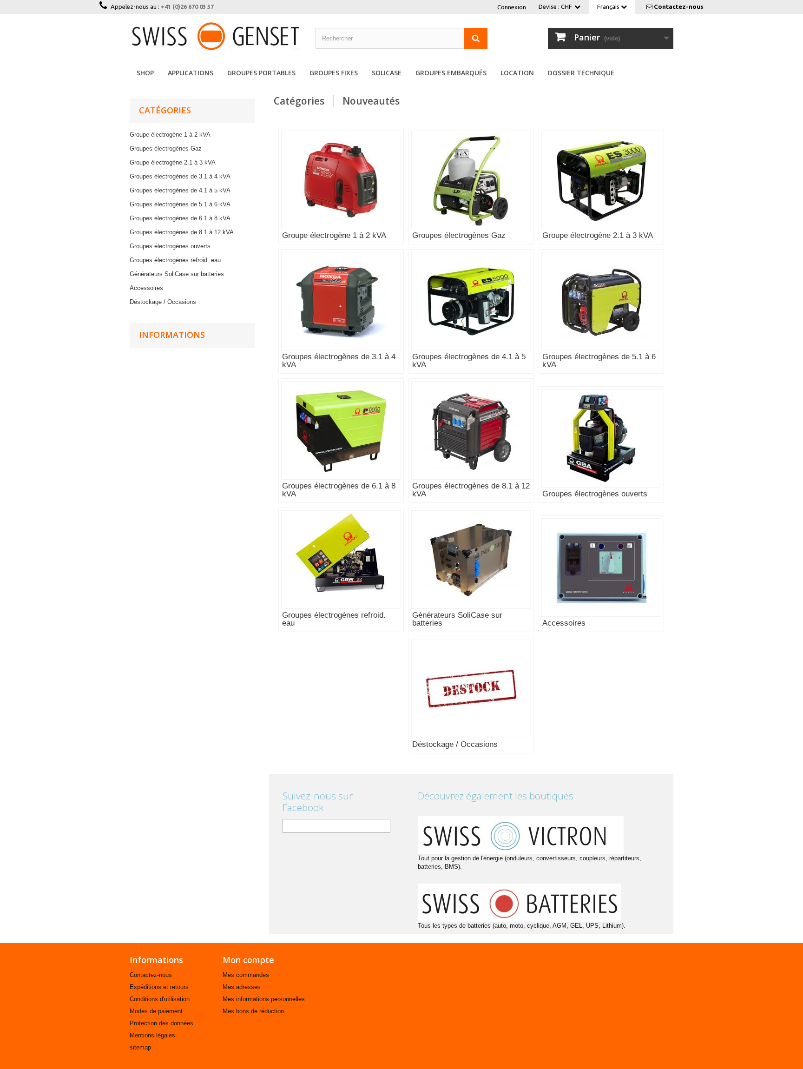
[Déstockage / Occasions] (471, 688)
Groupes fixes (333, 72)
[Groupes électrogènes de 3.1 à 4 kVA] (341, 301)
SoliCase (387, 72)
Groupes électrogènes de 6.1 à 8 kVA (180, 218)
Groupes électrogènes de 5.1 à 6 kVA (180, 204)
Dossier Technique (581, 72)
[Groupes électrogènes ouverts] (601, 438)
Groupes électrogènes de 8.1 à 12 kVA (182, 232)
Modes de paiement (156, 1011)
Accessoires (146, 287)
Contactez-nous (679, 6)
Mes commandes (246, 974)
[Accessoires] (601, 567)
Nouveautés (371, 101)
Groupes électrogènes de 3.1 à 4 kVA (180, 176)
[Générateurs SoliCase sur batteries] (471, 559)
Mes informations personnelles (264, 999)
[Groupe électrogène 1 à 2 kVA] (341, 179)
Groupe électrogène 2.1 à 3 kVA (173, 162)
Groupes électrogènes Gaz (166, 148)
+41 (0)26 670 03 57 (187, 6)
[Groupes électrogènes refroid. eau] (341, 559)
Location (517, 72)
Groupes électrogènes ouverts (170, 246)
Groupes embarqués (451, 72)
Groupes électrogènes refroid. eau (175, 260)
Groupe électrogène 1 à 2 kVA (170, 134)
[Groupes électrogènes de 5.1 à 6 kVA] (601, 301)
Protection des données (161, 1023)
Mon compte (248, 959)
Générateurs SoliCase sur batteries (177, 274)
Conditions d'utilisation (160, 999)
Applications (190, 72)
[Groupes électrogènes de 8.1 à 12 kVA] (471, 430)
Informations (172, 334)
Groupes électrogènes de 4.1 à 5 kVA (180, 190)
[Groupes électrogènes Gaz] (471, 179)
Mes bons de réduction (253, 1011)
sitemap (140, 1047)
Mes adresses (242, 986)
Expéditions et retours (159, 986)
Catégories (299, 100)
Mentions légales (152, 1035)
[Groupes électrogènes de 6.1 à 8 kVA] (341, 430)
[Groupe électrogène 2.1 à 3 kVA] (601, 179)
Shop (145, 72)
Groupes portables (261, 72)
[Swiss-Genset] (216, 36)
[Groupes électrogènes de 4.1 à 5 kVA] (471, 301)
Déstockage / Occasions (163, 301)
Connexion (511, 7)
